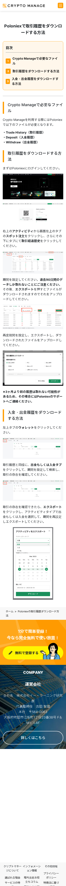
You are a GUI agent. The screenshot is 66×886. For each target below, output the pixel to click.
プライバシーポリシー (51, 875)
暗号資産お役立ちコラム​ (31, 879)
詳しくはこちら (33, 738)
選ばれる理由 (12, 877)
